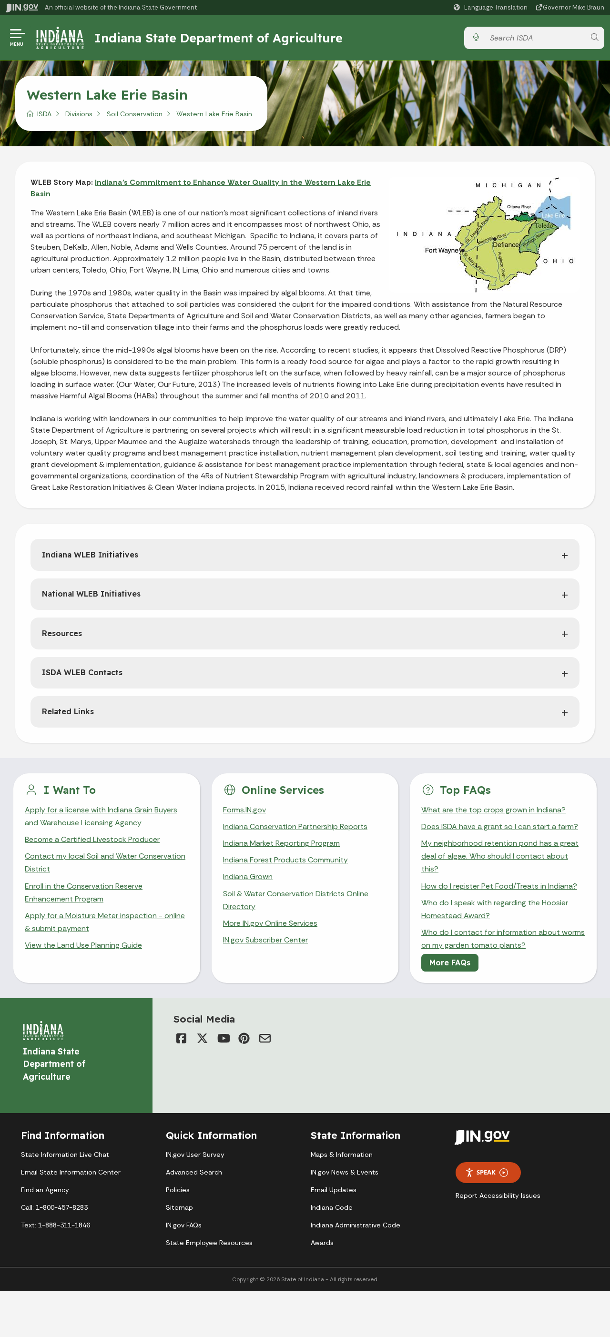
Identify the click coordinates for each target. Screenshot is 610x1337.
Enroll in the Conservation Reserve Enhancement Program (83, 892)
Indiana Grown (248, 876)
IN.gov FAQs (184, 1225)
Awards (322, 1242)
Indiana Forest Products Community (285, 860)
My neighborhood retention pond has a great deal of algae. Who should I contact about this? (500, 856)
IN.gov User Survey (195, 1154)
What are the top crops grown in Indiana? (493, 810)
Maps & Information (342, 1154)
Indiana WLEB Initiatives (90, 554)
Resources (62, 633)
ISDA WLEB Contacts (82, 672)
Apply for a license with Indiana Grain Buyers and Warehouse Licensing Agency (101, 816)
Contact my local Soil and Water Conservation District (105, 862)
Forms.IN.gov (244, 810)
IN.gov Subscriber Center (265, 940)
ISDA (44, 114)
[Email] (265, 1038)
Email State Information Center (71, 1172)
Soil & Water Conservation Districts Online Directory (295, 900)
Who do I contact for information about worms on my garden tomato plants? (503, 938)
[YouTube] (223, 1038)
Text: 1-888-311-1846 (55, 1225)
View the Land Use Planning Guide (83, 945)
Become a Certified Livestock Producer (92, 839)
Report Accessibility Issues (498, 1195)
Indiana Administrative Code (355, 1225)
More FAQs (449, 962)
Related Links (68, 711)
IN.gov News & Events (344, 1172)
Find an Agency (45, 1189)
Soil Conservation (135, 114)
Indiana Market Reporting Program (281, 843)
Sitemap (179, 1207)
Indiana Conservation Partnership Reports (295, 826)
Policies (178, 1189)
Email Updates (333, 1189)
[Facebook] (181, 1038)
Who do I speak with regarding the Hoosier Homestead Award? (494, 909)
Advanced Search (194, 1172)
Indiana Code (332, 1207)
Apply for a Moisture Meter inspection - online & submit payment (105, 922)
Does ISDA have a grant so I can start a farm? (499, 826)
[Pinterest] (244, 1038)
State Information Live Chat (65, 1154)
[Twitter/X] (202, 1038)
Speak (486, 1172)
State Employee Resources (209, 1242)
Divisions (78, 114)
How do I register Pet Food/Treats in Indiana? (499, 886)
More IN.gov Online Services (270, 923)
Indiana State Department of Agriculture (218, 37)
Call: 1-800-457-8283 (54, 1207)
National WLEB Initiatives (91, 593)
